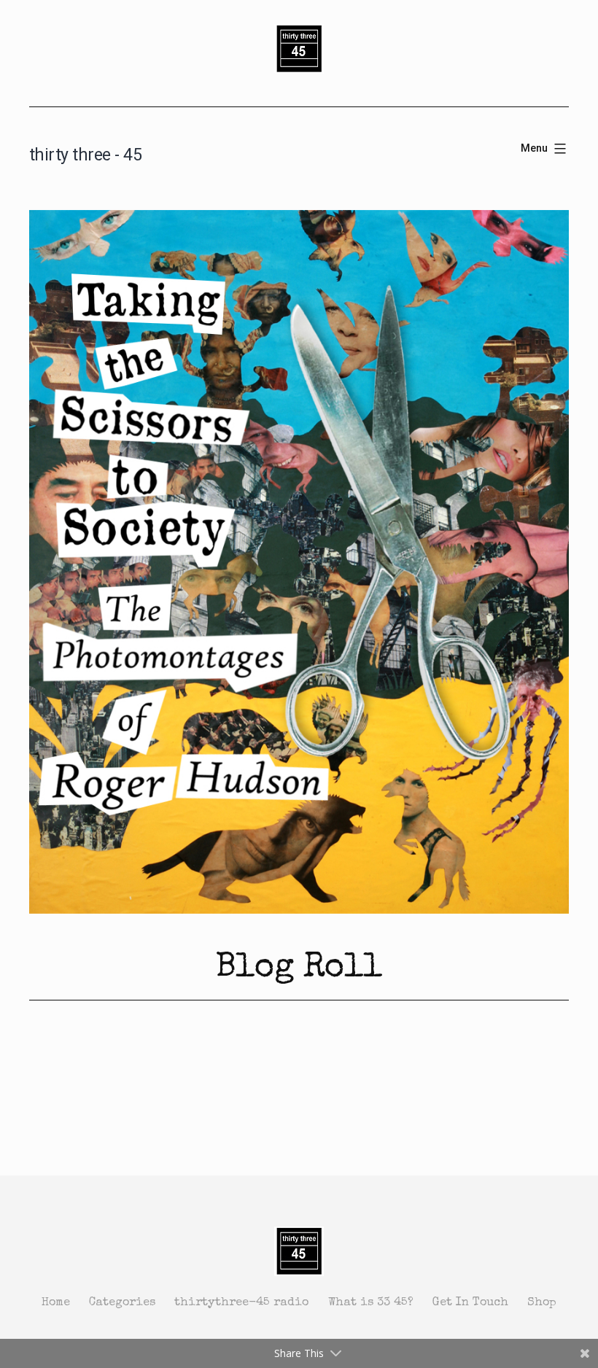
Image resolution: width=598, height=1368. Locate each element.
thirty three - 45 (85, 155)
